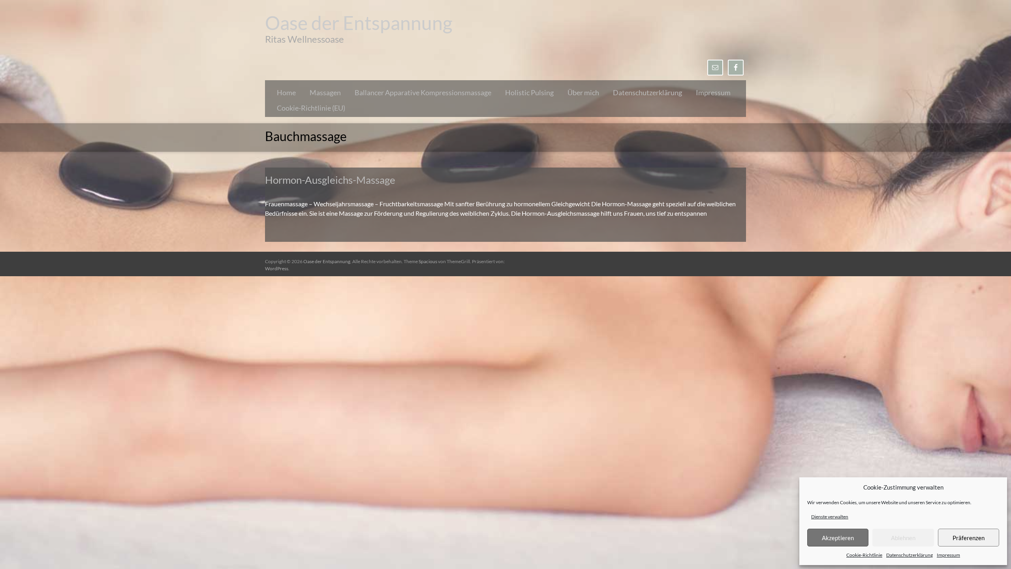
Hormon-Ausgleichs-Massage (330, 179)
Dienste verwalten (829, 517)
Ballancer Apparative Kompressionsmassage (423, 92)
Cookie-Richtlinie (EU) (311, 108)
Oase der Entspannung (359, 22)
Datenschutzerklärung (909, 555)
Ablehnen (903, 537)
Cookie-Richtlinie (864, 555)
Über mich (583, 92)
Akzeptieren (838, 537)
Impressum (948, 555)
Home (286, 92)
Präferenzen (969, 537)
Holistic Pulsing (529, 92)
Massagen (325, 92)
